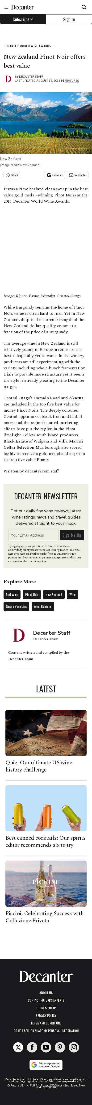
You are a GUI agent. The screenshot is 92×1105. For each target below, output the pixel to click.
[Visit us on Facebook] (32, 1047)
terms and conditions (46, 1022)
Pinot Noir (31, 594)
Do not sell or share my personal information (46, 1030)
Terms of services (55, 546)
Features (72, 81)
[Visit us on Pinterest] (60, 1047)
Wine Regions (43, 606)
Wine (72, 594)
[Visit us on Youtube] (46, 1047)
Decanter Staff (31, 77)
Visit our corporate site (66, 1081)
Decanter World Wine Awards (27, 45)
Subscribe (21, 19)
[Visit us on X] (18, 1047)
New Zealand (54, 594)
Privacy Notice (59, 550)
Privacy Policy (46, 1015)
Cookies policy (46, 1007)
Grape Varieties (16, 606)
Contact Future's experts (46, 1000)
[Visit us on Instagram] (74, 1047)
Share (14, 175)
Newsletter (80, 175)
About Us (46, 992)
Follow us (57, 175)
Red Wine (12, 594)
